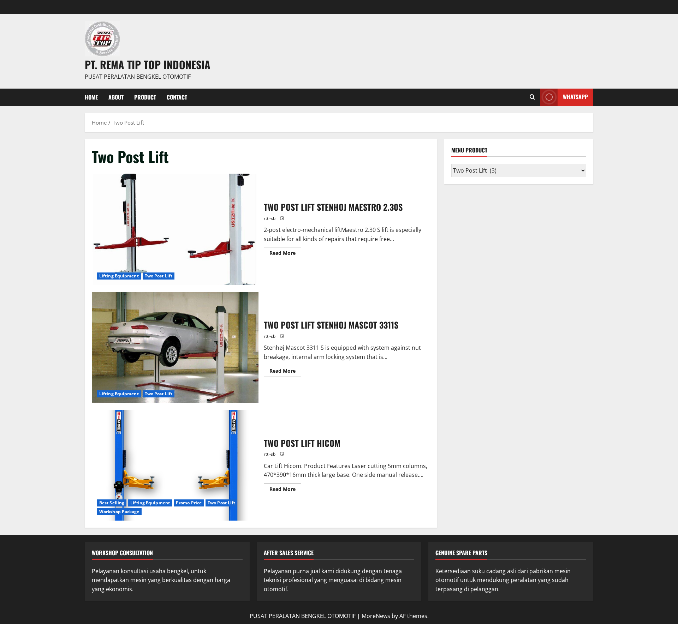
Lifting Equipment (119, 276)
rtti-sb (269, 218)
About (116, 97)
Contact (177, 97)
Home (91, 97)
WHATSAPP (575, 96)
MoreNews (376, 616)
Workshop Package (119, 512)
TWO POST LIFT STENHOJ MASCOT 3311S (175, 347)
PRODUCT (145, 97)
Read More (285, 251)
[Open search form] (532, 97)
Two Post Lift (158, 276)
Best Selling (111, 503)
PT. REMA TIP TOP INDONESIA (147, 64)
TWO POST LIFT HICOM (175, 465)
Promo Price (189, 503)
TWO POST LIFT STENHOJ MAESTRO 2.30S (175, 229)
